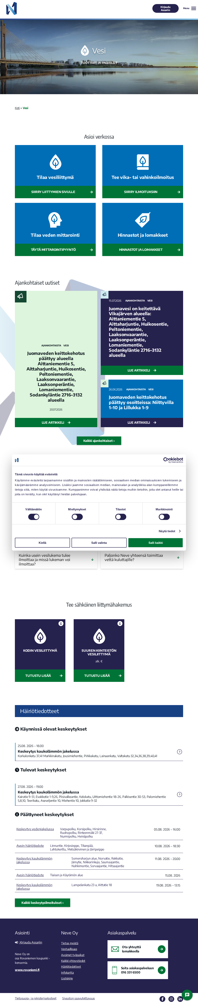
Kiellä (42, 542)
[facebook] (162, 999)
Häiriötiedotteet (71, 966)
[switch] (77, 517)
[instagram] (171, 999)
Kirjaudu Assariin (165, 8)
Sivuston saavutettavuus (78, 998)
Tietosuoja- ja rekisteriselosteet (35, 998)
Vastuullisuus (69, 949)
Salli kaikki (155, 542)
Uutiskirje (67, 978)
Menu (186, 8)
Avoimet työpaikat (72, 955)
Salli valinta (99, 542)
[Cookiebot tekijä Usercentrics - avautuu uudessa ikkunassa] (166, 460)
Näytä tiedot (167, 531)
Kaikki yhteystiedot (73, 960)
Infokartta (67, 972)
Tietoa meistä (69, 943)
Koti (17, 108)
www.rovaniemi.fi (27, 970)
